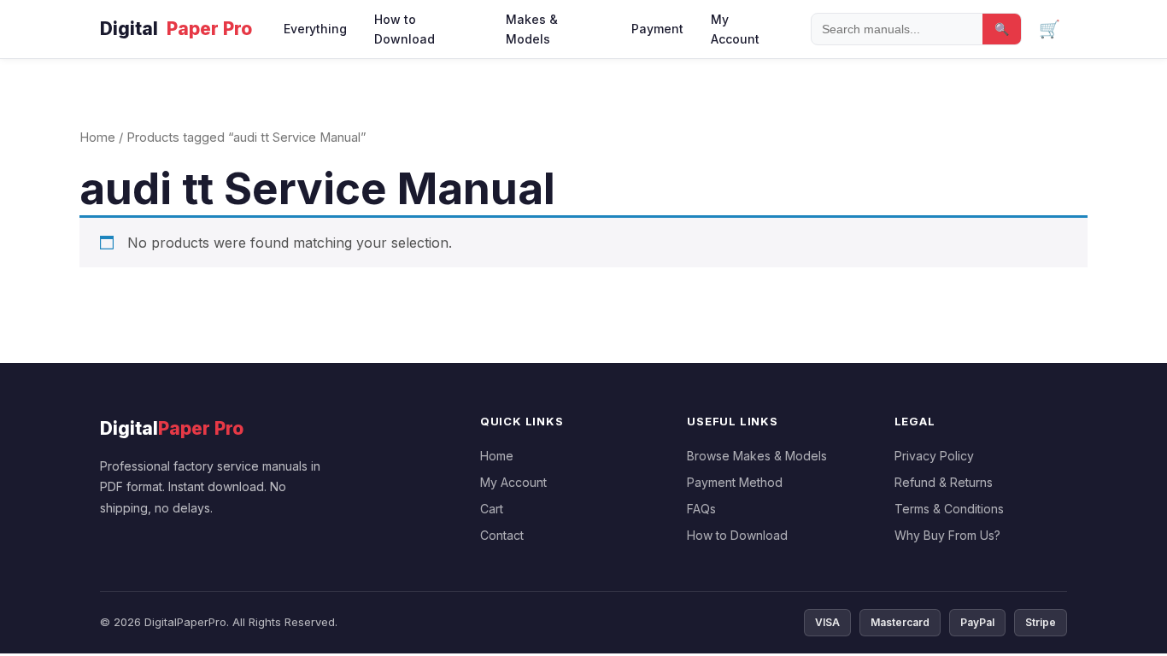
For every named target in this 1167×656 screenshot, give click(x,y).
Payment (657, 28)
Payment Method (735, 482)
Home (97, 137)
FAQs (701, 508)
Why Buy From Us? (947, 535)
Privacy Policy (934, 455)
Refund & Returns (943, 482)
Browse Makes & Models (757, 455)
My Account (735, 29)
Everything (315, 28)
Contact (502, 535)
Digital (176, 28)
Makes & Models (532, 29)
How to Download (404, 29)
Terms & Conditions (949, 508)
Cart (491, 508)
